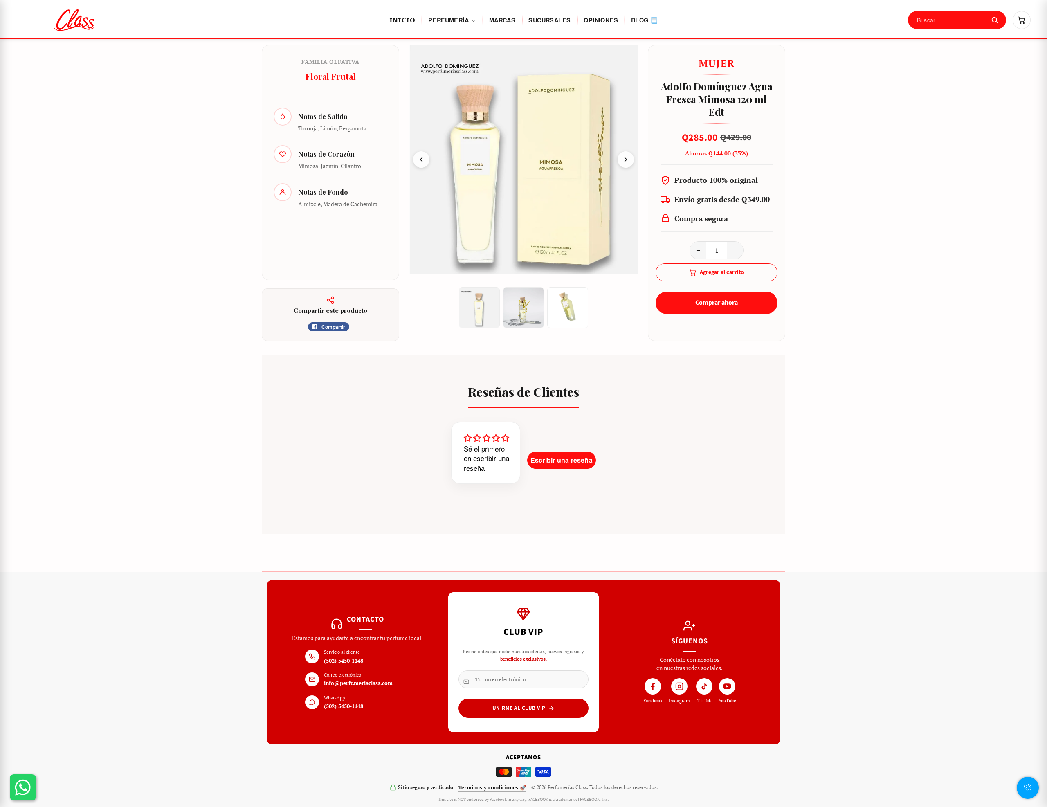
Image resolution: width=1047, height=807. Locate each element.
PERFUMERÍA (449, 20)
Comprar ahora (716, 302)
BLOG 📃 (644, 20)
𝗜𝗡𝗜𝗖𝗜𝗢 (402, 20)
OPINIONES (601, 20)
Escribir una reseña (561, 460)
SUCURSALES (549, 20)
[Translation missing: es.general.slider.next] (626, 159)
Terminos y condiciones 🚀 (492, 787)
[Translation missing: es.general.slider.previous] (421, 159)
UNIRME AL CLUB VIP (519, 708)
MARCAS (502, 20)
